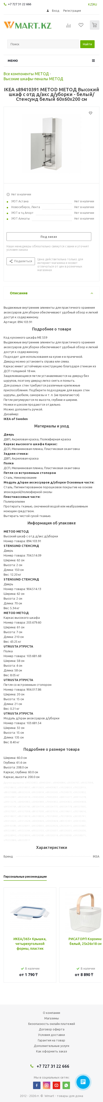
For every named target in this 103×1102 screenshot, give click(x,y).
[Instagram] (46, 1085)
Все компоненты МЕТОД (26, 74)
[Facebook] (36, 1085)
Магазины (51, 1018)
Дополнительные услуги (51, 1045)
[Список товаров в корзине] (95, 28)
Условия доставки (51, 1034)
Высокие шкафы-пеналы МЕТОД (33, 79)
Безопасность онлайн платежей (51, 1023)
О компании (51, 1012)
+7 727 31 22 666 (19, 4)
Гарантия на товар (51, 1040)
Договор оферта (51, 1029)
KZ (90, 4)
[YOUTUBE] (56, 1085)
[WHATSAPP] (66, 1085)
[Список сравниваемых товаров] (68, 27)
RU (95, 4)
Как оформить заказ (51, 1051)
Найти (87, 44)
